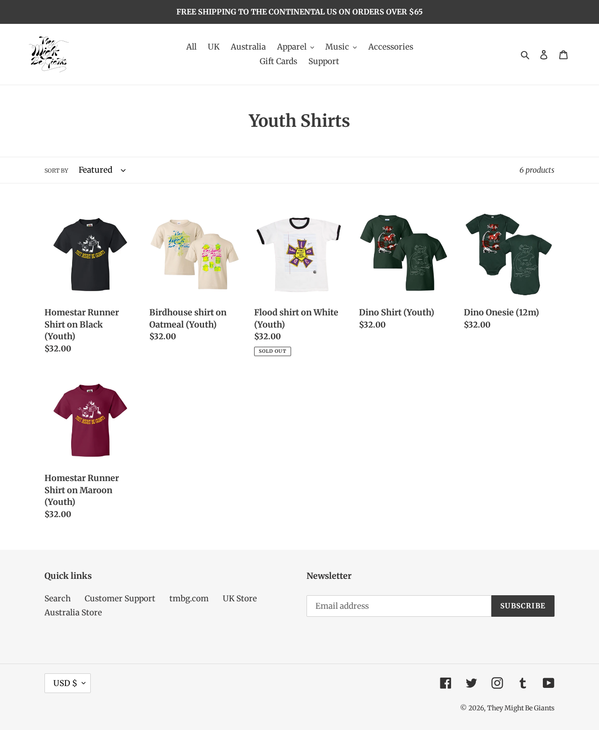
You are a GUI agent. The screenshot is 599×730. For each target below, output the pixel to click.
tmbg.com (189, 598)
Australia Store (73, 612)
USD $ (65, 683)
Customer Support (120, 598)
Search (57, 598)
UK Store (240, 598)
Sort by (56, 170)
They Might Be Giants (521, 708)
